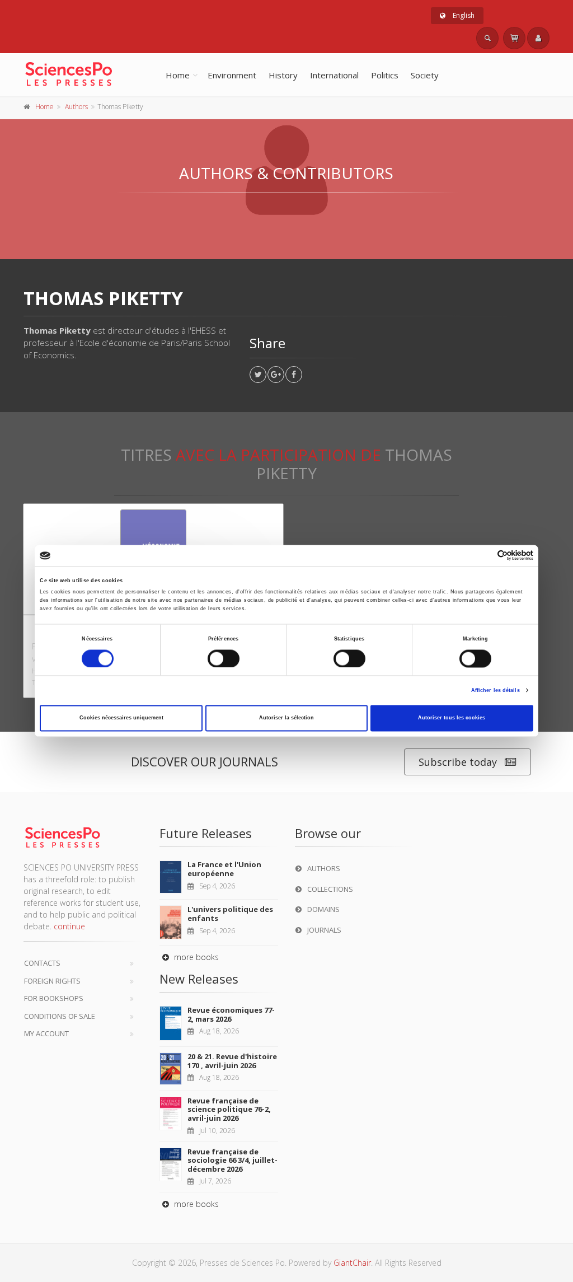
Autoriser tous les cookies (451, 718)
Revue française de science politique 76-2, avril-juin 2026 (229, 1109)
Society (425, 75)
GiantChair (352, 1262)
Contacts (42, 963)
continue (69, 926)
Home (178, 75)
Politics (384, 75)
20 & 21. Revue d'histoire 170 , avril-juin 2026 (232, 1060)
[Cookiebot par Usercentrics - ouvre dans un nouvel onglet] (484, 555)
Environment (232, 75)
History (283, 75)
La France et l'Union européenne (224, 868)
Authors (76, 106)
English (463, 15)
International (334, 75)
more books (195, 957)
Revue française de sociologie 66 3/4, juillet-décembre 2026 (232, 1160)
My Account (46, 1033)
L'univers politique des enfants (230, 913)
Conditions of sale (59, 1016)
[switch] (223, 658)
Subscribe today (458, 762)
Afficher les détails (495, 690)
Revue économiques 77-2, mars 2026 (231, 1014)
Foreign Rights (52, 981)
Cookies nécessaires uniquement (121, 718)
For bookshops (53, 998)
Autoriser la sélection (286, 718)
